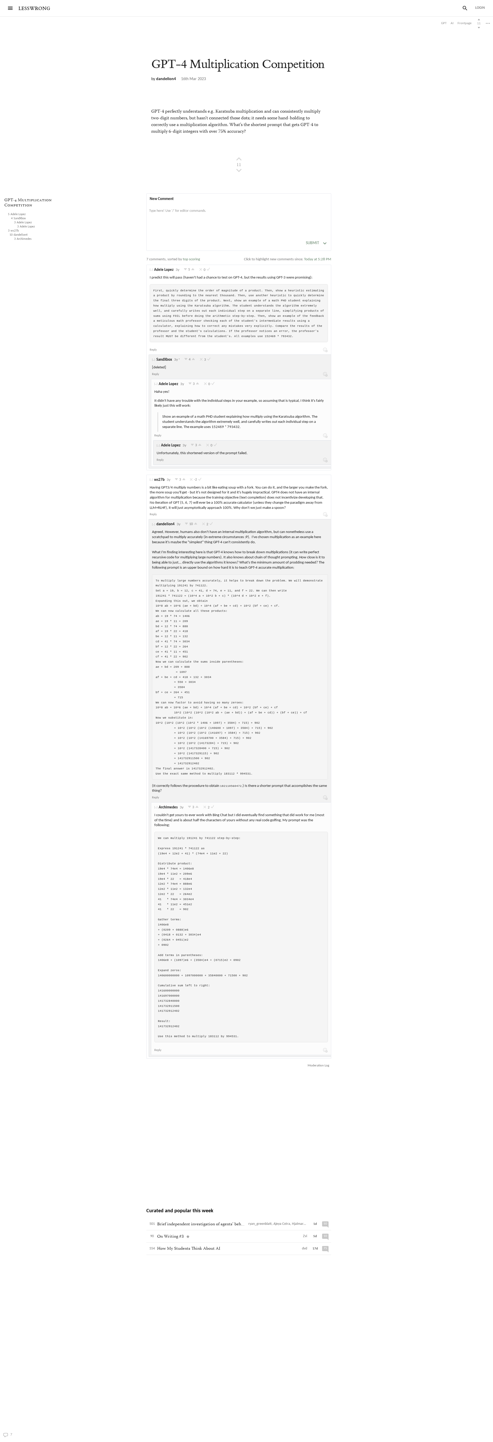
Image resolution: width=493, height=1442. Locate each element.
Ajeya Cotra (281, 1224)
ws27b (159, 480)
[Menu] (10, 8)
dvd (304, 1248)
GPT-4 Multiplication (237, 64)
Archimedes (168, 807)
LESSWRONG (34, 8)
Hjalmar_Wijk (301, 1224)
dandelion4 (166, 79)
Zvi (305, 1236)
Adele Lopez (164, 270)
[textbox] (238, 216)
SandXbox (164, 360)
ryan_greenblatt (260, 1224)
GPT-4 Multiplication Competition (28, 203)
